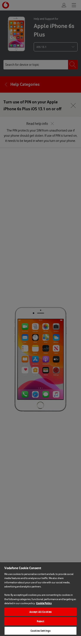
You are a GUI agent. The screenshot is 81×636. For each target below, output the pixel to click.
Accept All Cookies (40, 611)
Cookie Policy (44, 603)
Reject (40, 621)
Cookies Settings (40, 630)
